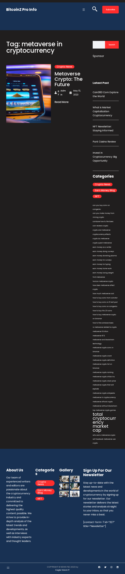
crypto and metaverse (101, 230)
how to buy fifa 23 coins (102, 311)
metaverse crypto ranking (103, 372)
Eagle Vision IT (62, 570)
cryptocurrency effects (102, 234)
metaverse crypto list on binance (102, 366)
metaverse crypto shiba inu (104, 376)
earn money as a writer (102, 247)
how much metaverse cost (103, 293)
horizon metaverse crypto (103, 281)
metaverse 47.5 (99, 336)
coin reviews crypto (100, 226)
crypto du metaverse (101, 238)
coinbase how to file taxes (103, 221)
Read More (62, 102)
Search (112, 44)
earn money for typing (102, 264)
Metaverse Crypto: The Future (69, 79)
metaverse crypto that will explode (103, 387)
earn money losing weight (103, 273)
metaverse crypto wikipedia (104, 393)
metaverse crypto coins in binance (103, 349)
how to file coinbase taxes (103, 323)
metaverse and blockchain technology (103, 342)
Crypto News (64, 66)
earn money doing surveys (103, 251)
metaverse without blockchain (105, 406)
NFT (97, 196)
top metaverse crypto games (104, 410)
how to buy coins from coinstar (105, 298)
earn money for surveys (102, 260)
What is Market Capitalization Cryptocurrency (102, 111)
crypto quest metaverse (102, 243)
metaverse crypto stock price (104, 381)
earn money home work (102, 268)
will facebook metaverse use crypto (104, 441)
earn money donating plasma (105, 256)
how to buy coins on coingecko (105, 306)
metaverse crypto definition (104, 360)
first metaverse (99, 277)
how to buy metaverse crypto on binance (104, 316)
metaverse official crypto (103, 402)
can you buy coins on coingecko (101, 207)
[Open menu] (84, 9)
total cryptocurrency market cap (104, 422)
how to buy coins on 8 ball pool (105, 302)
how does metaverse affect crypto (103, 287)
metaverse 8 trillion (100, 331)
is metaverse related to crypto (105, 327)
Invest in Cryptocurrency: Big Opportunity (105, 156)
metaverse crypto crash (102, 356)
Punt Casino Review (104, 141)
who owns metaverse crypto (104, 435)
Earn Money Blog (105, 190)
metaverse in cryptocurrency (104, 397)
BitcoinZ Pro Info (21, 9)
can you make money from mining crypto (103, 215)
